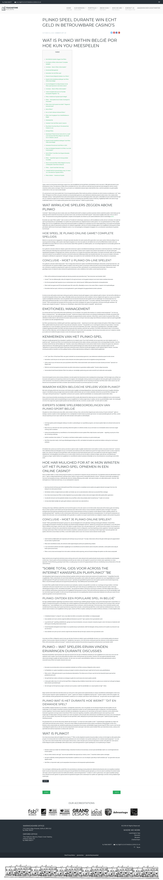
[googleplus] (135, 847)
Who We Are (117, 8)
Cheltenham (136, 839)
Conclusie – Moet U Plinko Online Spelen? (56, 67)
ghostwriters (80, 855)
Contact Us (130, 8)
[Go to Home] (10, 10)
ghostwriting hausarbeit (92, 855)
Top (138, 847)
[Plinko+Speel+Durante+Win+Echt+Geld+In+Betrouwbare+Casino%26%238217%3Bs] (111, 32)
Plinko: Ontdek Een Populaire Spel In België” (56, 96)
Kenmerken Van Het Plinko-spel (53, 73)
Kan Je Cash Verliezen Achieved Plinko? (55, 112)
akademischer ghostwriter (148, 8)
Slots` (46, 781)
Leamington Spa (134, 833)
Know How (104, 8)
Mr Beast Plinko (49, 131)
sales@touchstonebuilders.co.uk (28, 2)
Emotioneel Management (52, 70)
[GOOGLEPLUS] (159, 2)
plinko (112, 216)
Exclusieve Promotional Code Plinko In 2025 (56, 145)
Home (69, 8)
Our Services (79, 8)
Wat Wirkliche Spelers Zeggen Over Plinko (56, 59)
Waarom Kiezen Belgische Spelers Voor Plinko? (57, 76)
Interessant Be (49, 120)
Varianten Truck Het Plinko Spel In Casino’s (56, 123)
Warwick (137, 835)
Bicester (137, 837)
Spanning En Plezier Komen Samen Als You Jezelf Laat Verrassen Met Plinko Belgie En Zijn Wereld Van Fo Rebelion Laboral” (58, 135)
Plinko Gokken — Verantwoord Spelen (55, 175)
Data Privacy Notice (70, 855)
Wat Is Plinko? (49, 109)
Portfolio (92, 8)
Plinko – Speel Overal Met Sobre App (55, 167)
